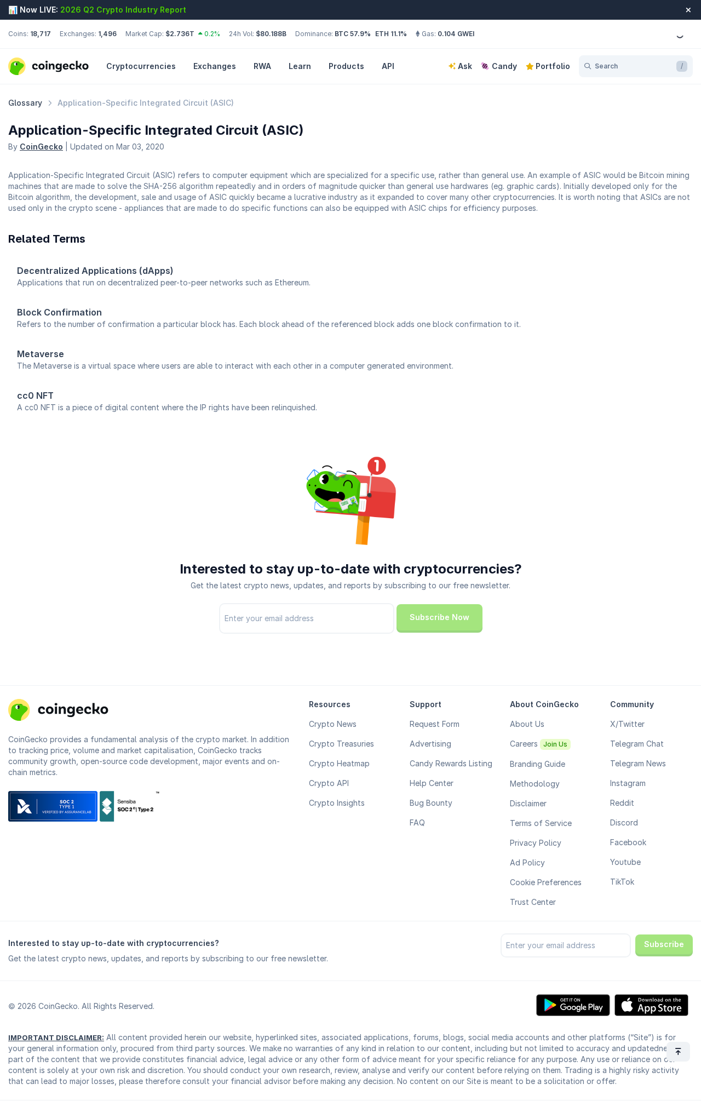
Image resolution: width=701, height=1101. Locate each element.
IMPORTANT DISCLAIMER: (56, 1037)
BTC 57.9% (353, 34)
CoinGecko (41, 146)
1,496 (107, 34)
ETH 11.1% (391, 34)
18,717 (40, 34)
